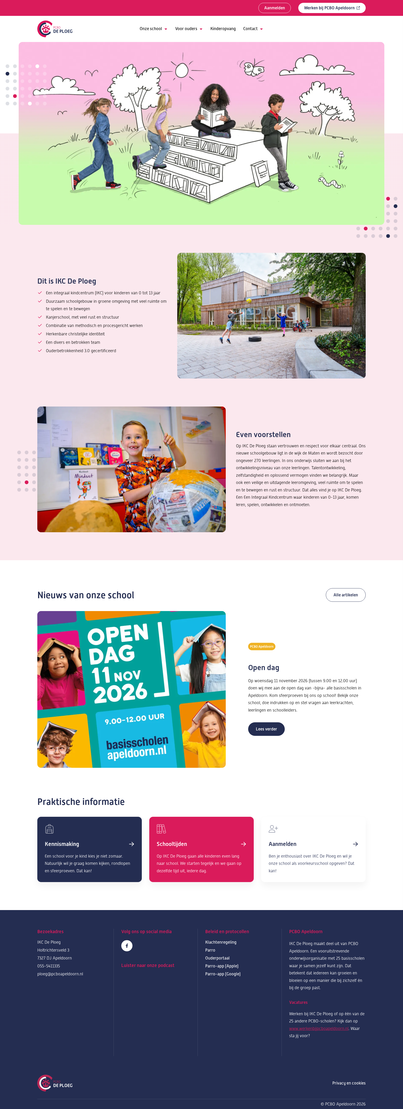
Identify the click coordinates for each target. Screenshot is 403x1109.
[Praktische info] (201, 849)
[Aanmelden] (313, 849)
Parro (210, 950)
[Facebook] (126, 945)
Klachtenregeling (220, 942)
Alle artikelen (346, 595)
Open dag (263, 667)
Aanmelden (274, 8)
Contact (250, 28)
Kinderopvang (223, 28)
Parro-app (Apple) (222, 966)
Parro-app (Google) (223, 974)
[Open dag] (131, 689)
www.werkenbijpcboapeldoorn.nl (318, 1028)
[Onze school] (89, 849)
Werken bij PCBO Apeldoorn (329, 8)
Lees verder (266, 729)
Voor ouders (186, 28)
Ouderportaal (217, 958)
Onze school (151, 28)
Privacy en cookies (349, 1083)
